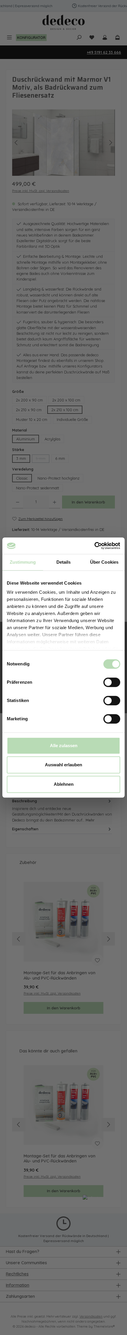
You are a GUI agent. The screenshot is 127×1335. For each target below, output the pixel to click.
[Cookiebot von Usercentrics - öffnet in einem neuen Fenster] (94, 546)
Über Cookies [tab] (104, 562)
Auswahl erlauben (63, 764)
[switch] (111, 682)
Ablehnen (64, 784)
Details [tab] (63, 562)
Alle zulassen (63, 745)
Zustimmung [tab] (23, 562)
